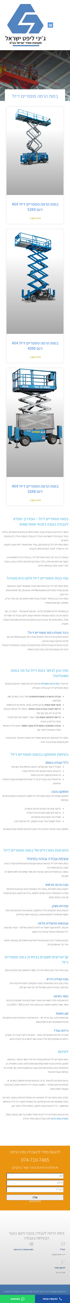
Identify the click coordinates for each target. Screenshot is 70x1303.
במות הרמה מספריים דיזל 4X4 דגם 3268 (35, 488)
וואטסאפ (15, 1299)
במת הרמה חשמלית (50, 683)
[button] (50, 25)
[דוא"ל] (63, 1244)
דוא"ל (62, 1249)
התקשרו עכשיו (50, 1299)
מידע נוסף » (35, 218)
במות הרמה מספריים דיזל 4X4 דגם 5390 (35, 206)
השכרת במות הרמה (59, 1118)
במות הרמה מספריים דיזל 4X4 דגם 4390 (35, 345)
